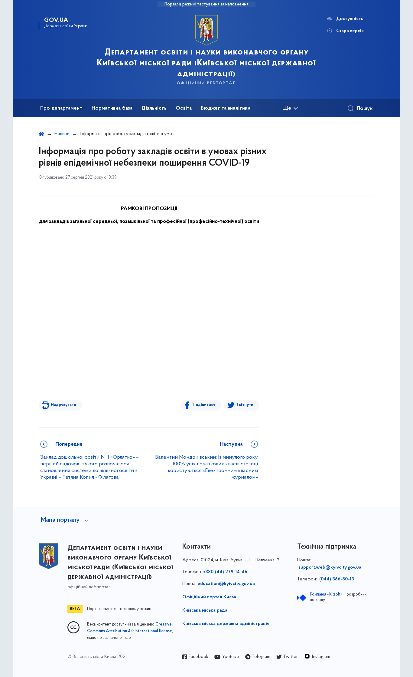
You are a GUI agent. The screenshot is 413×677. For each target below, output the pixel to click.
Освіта (184, 108)
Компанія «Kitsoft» (326, 594)
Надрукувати (63, 405)
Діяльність (154, 108)
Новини (62, 133)
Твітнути (244, 405)
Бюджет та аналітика (225, 108)
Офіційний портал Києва (209, 597)
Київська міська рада (204, 610)
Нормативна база (112, 108)
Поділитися (204, 405)
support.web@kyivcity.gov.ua (329, 567)
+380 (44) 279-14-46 (225, 572)
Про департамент (61, 108)
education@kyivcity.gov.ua (226, 583)
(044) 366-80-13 (336, 579)
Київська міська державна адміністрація (225, 623)
